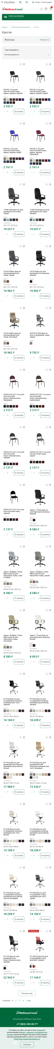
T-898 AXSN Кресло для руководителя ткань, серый (13, 211)
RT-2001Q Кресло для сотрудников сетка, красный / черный (39, 958)
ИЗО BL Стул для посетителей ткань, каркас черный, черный (13, 91)
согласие (39, 1030)
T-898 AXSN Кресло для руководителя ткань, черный (39, 211)
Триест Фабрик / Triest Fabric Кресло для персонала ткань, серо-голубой (13, 574)
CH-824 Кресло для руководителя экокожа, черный (39, 273)
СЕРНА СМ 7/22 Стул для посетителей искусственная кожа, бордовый (14, 397)
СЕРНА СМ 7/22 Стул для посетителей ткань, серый (40, 454)
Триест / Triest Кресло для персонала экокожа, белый (40, 637)
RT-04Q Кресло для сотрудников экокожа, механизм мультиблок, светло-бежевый (13, 895)
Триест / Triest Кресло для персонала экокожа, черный (40, 512)
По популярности (12, 55)
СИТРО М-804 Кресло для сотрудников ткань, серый (40, 335)
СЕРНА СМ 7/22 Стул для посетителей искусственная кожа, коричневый (40, 397)
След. (28, 1001)
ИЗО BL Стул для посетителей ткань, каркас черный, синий (12, 150)
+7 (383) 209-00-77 (27, 1024)
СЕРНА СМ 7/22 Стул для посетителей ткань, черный (14, 511)
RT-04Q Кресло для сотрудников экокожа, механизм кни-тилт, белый (13, 832)
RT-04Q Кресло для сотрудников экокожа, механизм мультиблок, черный (39, 701)
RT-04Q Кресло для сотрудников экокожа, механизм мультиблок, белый (39, 832)
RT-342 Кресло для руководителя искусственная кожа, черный (12, 959)
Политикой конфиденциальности (27, 1039)
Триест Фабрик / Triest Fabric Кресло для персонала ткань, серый (40, 574)
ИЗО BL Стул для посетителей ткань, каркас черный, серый (39, 91)
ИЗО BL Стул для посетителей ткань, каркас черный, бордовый (38, 151)
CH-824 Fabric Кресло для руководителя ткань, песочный (12, 335)
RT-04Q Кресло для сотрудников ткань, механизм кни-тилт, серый (38, 895)
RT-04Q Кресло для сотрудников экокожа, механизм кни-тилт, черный (13, 701)
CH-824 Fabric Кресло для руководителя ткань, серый (12, 273)
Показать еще (27, 993)
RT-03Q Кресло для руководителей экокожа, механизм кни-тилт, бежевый (39, 765)
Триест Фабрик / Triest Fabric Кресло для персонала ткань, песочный (13, 638)
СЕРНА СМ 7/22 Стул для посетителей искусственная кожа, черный (14, 455)
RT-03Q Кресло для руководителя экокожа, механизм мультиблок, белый (13, 765)
